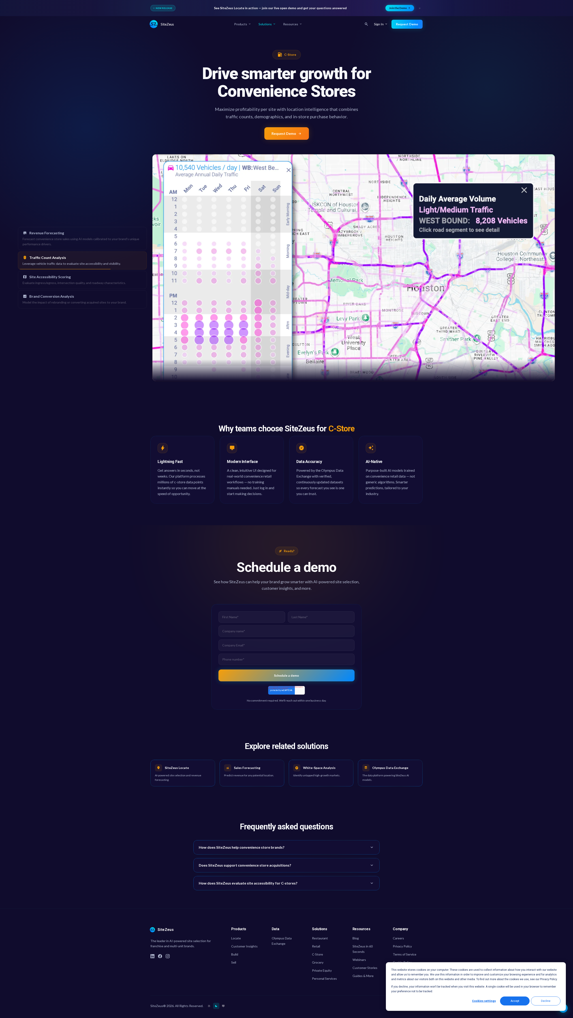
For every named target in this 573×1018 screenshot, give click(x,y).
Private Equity (322, 970)
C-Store (317, 954)
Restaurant (320, 938)
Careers (398, 938)
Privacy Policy (402, 946)
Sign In (381, 24)
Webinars (359, 960)
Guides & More (363, 976)
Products (242, 24)
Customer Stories (365, 968)
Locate (236, 938)
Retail (316, 946)
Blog (356, 938)
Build (234, 954)
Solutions (267, 24)
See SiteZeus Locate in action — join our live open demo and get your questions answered (280, 8)
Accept (515, 1001)
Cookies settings (484, 1001)
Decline (545, 1001)
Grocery (317, 962)
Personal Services (324, 978)
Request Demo (287, 133)
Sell (233, 962)
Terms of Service (404, 954)
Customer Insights (244, 946)
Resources (292, 24)
